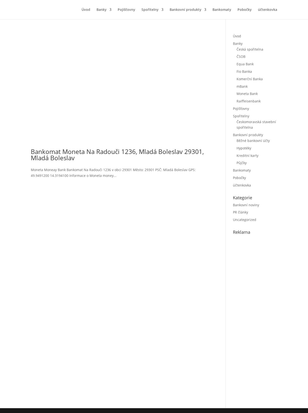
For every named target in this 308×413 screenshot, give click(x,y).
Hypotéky (244, 148)
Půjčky (242, 162)
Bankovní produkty (185, 10)
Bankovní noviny (246, 205)
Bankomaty (221, 10)
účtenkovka (267, 10)
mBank (242, 86)
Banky (101, 10)
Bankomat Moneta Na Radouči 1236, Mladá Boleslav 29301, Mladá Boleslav (117, 154)
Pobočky (244, 10)
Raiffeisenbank (249, 101)
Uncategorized (244, 219)
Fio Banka (244, 71)
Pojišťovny (126, 10)
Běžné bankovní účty (253, 140)
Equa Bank (245, 64)
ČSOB (241, 56)
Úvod (86, 10)
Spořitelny (150, 10)
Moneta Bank (247, 93)
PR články (240, 212)
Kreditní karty (247, 155)
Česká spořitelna (250, 49)
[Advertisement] (269, 320)
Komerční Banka (250, 79)
